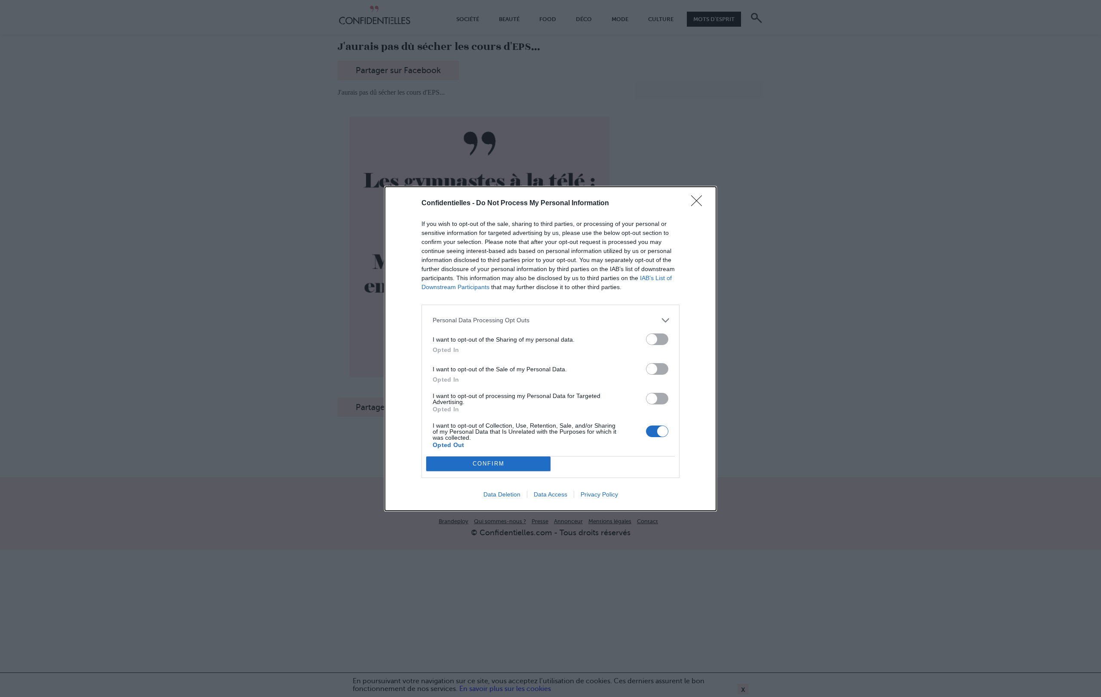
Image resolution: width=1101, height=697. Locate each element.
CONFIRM (488, 463)
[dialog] (550, 349)
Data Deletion (501, 494)
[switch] (657, 339)
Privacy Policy (599, 494)
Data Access (550, 494)
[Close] (699, 203)
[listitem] (550, 320)
